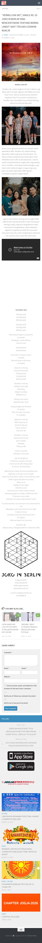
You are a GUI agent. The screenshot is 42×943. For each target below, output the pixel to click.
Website (7, 677)
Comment (8, 652)
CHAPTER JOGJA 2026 (10, 916)
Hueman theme (32, 936)
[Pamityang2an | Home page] (5, 3)
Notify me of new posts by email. (16, 703)
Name (6, 668)
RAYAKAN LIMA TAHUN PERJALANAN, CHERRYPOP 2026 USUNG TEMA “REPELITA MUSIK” (19, 852)
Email (24, 668)
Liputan (5, 9)
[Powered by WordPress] (13, 935)
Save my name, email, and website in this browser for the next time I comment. (20, 687)
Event (4, 846)
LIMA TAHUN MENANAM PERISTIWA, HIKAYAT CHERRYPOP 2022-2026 (20, 817)
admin (6, 35)
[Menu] (39, 3)
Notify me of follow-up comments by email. (20, 696)
